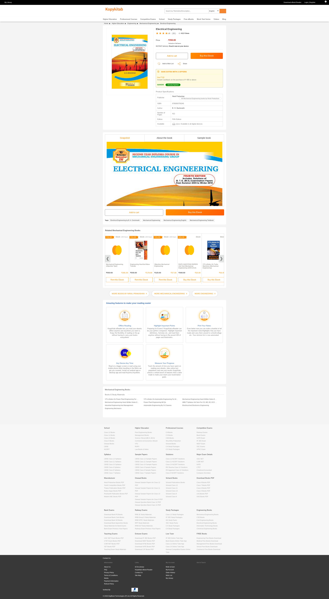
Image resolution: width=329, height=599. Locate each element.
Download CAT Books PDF (144, 549)
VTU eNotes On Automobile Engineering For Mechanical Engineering (161, 399)
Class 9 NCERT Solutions (175, 473)
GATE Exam (201, 438)
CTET (199, 467)
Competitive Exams (148, 19)
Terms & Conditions (111, 575)
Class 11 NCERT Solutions (175, 462)
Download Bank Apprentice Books (116, 523)
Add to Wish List (167, 64)
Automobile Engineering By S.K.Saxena (157, 405)
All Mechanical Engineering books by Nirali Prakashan (200, 98)
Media (106, 578)
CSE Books (201, 517)
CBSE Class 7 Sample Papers (145, 473)
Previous (107, 258)
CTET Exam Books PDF (112, 541)
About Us (107, 567)
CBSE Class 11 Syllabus (112, 462)
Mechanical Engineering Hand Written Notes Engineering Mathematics (199, 399)
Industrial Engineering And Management (119, 405)
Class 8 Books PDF (203, 482)
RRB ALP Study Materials (144, 526)
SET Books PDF (109, 547)
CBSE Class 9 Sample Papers (145, 467)
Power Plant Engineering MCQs (155, 402)
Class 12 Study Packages (175, 514)
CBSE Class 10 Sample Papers (146, 464)
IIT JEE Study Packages (174, 517)
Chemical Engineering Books (207, 529)
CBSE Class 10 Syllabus (112, 464)
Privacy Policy (109, 572)
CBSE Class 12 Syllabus (112, 459)
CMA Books (170, 438)
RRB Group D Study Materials (145, 517)
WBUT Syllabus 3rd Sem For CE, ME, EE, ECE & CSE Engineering (199, 402)
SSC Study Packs (172, 523)
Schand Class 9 (171, 494)
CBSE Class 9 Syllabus (112, 467)
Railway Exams (202, 432)
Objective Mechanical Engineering (161, 265)
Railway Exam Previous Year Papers (148, 529)
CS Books (169, 435)
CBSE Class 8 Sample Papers (145, 470)
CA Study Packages (173, 446)
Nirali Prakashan (178, 96)
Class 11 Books (109, 435)
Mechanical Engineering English (175, 220)
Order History (170, 572)
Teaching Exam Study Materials (115, 549)
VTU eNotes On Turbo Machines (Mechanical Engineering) (210, 266)
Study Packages (174, 19)
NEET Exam (201, 444)
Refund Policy (109, 584)
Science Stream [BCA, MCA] (145, 438)
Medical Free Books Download (207, 541)
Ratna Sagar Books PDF (112, 491)
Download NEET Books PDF (145, 541)
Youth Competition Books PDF (114, 485)
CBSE (106, 446)
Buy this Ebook (189, 280)
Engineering (131, 23)
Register (312, 2)
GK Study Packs (171, 520)
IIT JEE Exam (201, 441)
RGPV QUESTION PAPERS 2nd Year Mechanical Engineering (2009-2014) (188, 266)
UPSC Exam (201, 449)
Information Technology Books (207, 526)
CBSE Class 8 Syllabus (112, 470)
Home (106, 23)
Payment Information (111, 581)
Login (306, 2)
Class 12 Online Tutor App (175, 544)
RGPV (137, 446)
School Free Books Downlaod (207, 547)
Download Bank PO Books (113, 514)
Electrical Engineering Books (207, 523)
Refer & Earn (170, 567)
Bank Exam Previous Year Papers (116, 529)
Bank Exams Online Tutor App (176, 541)
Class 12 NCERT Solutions (175, 459)
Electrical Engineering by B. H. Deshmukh (125, 220)
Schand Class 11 (172, 488)
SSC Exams (201, 446)
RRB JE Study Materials (143, 514)
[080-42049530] (319, 2)
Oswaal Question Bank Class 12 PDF (148, 502)
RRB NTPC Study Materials (144, 520)
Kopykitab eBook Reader (143, 570)
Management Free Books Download (209, 544)
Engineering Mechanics (113, 408)
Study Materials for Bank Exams (115, 526)
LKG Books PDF (202, 494)
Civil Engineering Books (205, 520)
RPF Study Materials (142, 523)
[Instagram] (206, 574)
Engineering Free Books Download (209, 538)
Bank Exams (201, 435)
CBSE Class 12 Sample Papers (146, 459)
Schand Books (171, 444)
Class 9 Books (109, 441)
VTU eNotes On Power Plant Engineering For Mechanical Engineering (122, 399)
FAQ (105, 570)
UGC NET (200, 459)
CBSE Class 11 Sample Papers (146, 462)
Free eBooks (189, 19)
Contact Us (107, 558)
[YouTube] (214, 568)
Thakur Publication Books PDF (114, 488)
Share (185, 64)
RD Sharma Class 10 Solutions (177, 467)
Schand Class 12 (172, 485)
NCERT (106, 449)
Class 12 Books (109, 432)
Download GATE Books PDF (145, 547)
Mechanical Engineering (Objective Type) (114, 265)
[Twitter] (206, 568)
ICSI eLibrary (139, 567)
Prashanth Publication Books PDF (116, 494)
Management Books (142, 435)
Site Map (138, 575)
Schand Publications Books (175, 482)
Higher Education (110, 19)
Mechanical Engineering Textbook (202, 220)
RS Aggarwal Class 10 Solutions (177, 470)
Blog (224, 19)
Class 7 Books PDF (203, 485)
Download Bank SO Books (113, 520)
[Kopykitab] (113, 9)
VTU (136, 444)
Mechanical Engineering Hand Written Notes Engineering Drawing (122, 402)
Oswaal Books (109, 444)
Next (221, 258)
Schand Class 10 (172, 491)
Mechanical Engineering (148, 23)
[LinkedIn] (199, 574)
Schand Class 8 (171, 496)
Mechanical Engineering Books (207, 514)
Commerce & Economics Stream (146, 441)
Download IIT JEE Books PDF (145, 538)
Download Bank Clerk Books (114, 517)
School (162, 19)
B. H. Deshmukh (178, 108)
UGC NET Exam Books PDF (114, 538)
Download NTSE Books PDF (145, 544)
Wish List (169, 575)
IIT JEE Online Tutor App (174, 538)
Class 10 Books (109, 438)
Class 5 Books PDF (203, 491)
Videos (216, 19)
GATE (199, 464)
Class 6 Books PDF (203, 488)
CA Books (169, 432)
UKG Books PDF (202, 496)
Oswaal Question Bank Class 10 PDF (148, 505)
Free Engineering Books (143, 432)
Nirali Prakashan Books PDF (114, 482)
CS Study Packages (173, 449)
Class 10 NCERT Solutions (175, 464)
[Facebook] (199, 568)
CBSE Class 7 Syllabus (112, 473)
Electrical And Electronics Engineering (195, 405)
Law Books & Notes (142, 449)
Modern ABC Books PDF (112, 496)
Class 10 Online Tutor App (175, 547)
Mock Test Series (203, 19)
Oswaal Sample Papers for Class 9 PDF (149, 499)
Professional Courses (128, 19)
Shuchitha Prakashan (173, 441)
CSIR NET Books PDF (112, 544)
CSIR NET (200, 462)
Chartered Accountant (204, 470)
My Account (170, 570)
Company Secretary (204, 473)
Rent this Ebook (117, 280)
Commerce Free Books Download (208, 549)
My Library (169, 578)
